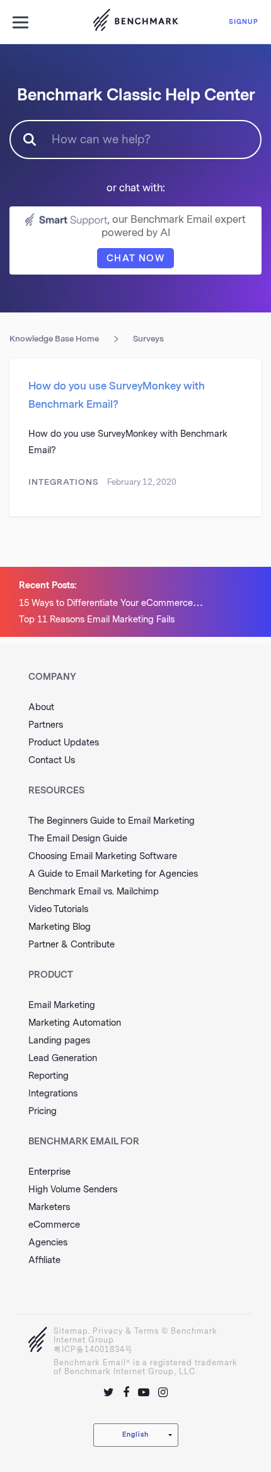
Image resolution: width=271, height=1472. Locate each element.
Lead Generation (62, 1058)
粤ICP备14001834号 (93, 1349)
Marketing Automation (74, 1023)
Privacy (108, 1331)
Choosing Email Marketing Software (102, 856)
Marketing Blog (59, 927)
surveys (148, 338)
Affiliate (44, 1260)
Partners (45, 725)
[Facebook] (126, 1392)
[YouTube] (143, 1392)
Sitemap (71, 1331)
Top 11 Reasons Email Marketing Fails (97, 619)
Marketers (49, 1207)
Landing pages (59, 1040)
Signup (243, 22)
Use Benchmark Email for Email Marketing (135, 22)
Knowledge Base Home (54, 338)
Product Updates (63, 742)
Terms (146, 1331)
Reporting (48, 1076)
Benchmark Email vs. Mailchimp (93, 891)
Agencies (47, 1242)
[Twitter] (108, 1392)
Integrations (63, 482)
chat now (135, 258)
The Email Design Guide (77, 838)
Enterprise (49, 1171)
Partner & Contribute (71, 944)
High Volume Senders (72, 1189)
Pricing (42, 1111)
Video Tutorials (58, 909)
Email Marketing (61, 1005)
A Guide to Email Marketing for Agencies (113, 874)
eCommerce (54, 1225)
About (41, 707)
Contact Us (51, 760)
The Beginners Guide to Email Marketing (111, 821)
